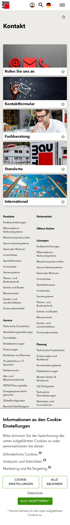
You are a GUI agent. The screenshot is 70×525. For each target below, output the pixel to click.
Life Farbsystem (45, 386)
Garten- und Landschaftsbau (12, 301)
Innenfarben (10, 255)
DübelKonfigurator (14, 401)
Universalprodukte (13, 308)
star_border (63, 17)
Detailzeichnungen (14, 344)
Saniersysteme (11, 272)
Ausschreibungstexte (49, 365)
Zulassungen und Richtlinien (47, 358)
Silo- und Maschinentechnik (13, 378)
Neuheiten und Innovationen (45, 403)
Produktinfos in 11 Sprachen (13, 363)
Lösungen (43, 241)
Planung (42, 344)
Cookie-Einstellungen (21, 482)
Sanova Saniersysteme (16, 243)
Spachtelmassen (12, 261)
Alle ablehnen (54, 482)
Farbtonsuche (11, 370)
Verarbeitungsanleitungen (18, 332)
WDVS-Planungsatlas (15, 385)
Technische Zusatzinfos (16, 326)
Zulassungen (10, 349)
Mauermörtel (10, 293)
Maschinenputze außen (16, 237)
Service (7, 320)
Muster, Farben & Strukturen (46, 379)
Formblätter (10, 338)
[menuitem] (32, 5)
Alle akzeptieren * (35, 501)
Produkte (8, 217)
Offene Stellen (45, 229)
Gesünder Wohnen (14, 249)
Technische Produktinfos (51, 350)
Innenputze (9, 267)
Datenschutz (35, 493)
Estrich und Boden (13, 287)
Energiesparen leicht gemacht (15, 393)
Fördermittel (44, 217)
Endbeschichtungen (14, 222)
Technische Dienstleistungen (46, 394)
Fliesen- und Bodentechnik (11, 280)
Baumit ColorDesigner (16, 406)
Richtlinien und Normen (17, 355)
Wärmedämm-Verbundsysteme (13, 230)
